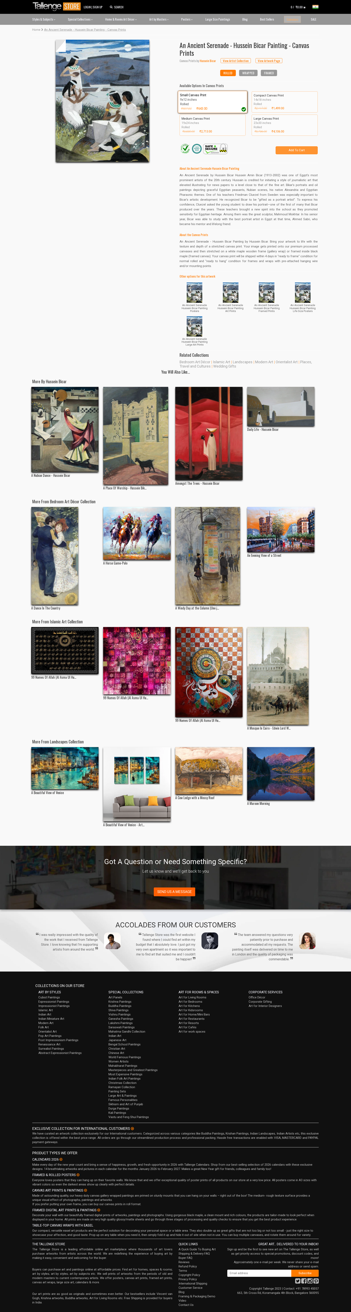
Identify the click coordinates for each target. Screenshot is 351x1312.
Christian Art (116, 1048)
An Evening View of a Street (264, 555)
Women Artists (118, 1061)
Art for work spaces (192, 1031)
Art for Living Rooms (192, 997)
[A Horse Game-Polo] (136, 533)
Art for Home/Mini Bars (194, 1014)
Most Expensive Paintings (125, 1074)
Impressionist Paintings (54, 1006)
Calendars (292, 19)
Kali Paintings (117, 1113)
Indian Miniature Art (51, 1019)
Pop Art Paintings (50, 1036)
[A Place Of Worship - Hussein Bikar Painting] (136, 436)
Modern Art (264, 362)
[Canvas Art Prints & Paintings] (85, 1190)
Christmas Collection (122, 1083)
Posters (186, 19)
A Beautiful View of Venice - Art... (123, 825)
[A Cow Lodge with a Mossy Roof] (209, 770)
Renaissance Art (49, 1044)
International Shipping (193, 1283)
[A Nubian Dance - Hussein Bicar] (65, 429)
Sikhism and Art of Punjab (125, 1104)
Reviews (184, 1262)
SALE (313, 19)
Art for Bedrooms (190, 1001)
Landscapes (242, 362)
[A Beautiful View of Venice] (65, 768)
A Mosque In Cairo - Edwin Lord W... (268, 728)
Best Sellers (267, 19)
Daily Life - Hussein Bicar (263, 429)
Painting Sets (117, 1091)
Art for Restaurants (192, 1019)
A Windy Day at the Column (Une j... (197, 608)
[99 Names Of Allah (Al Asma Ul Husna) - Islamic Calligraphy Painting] (209, 672)
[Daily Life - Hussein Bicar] (280, 406)
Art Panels (115, 997)
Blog (245, 19)
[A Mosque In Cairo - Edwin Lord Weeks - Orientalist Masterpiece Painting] (280, 676)
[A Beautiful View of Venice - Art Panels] (136, 784)
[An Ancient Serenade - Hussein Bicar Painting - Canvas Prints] (102, 101)
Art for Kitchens (189, 1006)
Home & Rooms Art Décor (120, 19)
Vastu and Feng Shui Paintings (128, 1117)
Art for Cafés (187, 1027)
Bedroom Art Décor (195, 362)
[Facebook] (304, 1282)
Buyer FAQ (185, 1258)
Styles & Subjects (43, 19)
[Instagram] (310, 1282)
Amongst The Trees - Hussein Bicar (197, 483)
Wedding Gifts (224, 366)
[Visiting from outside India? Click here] (132, 1128)
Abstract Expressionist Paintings (60, 1053)
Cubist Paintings (49, 997)
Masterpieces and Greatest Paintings (133, 1070)
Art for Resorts (189, 1023)
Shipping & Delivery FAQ (194, 1253)
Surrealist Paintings (51, 1048)
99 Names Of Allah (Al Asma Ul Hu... (53, 677)
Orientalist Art (287, 362)
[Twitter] (297, 1282)
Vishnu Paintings (119, 1014)
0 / (297, 7)
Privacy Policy (188, 1279)
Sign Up (98, 7)
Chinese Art (116, 1053)
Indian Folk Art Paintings (124, 1078)
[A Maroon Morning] (280, 773)
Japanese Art (117, 1040)
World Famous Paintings (124, 1057)
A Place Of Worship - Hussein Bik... (124, 488)
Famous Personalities (123, 1100)
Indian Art (44, 1014)
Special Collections (79, 19)
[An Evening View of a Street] (280, 529)
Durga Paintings (118, 1108)
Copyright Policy (189, 1275)
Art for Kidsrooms (191, 1010)
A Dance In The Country (45, 608)
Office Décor (257, 997)
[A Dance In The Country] (65, 556)
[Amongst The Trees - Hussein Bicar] (209, 433)
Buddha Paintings (119, 1006)
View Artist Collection (236, 60)
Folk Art (43, 1027)
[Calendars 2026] (61, 1159)
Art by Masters (158, 19)
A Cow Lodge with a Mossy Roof (194, 798)
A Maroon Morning (258, 803)
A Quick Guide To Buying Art (197, 1249)
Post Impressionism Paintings (58, 1040)
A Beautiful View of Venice (47, 793)
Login (87, 7)
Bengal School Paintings (124, 1044)
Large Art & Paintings (122, 1096)
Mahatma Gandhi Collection (126, 1031)
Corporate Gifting (260, 1001)
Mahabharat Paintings (122, 1066)
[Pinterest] (316, 1282)
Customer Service (191, 1288)
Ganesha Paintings (120, 1019)
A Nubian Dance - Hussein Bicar (50, 475)
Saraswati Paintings (121, 1027)
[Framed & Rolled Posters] (78, 1174)
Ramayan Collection (121, 1087)
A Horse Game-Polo (115, 563)
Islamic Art (221, 362)
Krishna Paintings (119, 1001)
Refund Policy (188, 1266)
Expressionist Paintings (53, 1001)
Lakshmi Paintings (120, 1023)
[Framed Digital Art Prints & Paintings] (98, 1210)
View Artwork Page (269, 60)
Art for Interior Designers (265, 1006)
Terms (183, 1271)
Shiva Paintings (118, 1010)
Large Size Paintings (217, 19)
